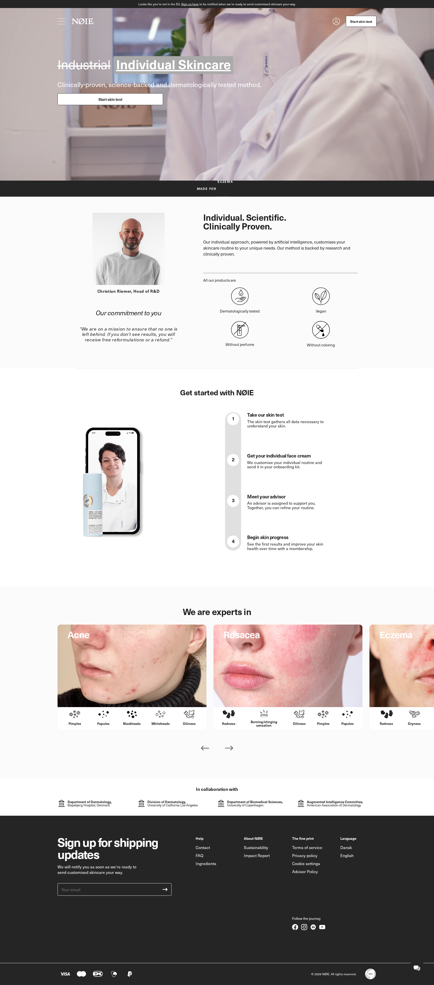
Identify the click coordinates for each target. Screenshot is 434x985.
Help (199, 838)
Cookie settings (306, 863)
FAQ (199, 855)
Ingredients (206, 863)
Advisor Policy (305, 871)
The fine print (303, 838)
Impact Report (257, 855)
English (347, 855)
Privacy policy (304, 855)
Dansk (346, 847)
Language (348, 838)
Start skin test (110, 99)
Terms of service (307, 847)
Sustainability (256, 847)
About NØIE (253, 838)
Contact (203, 847)
